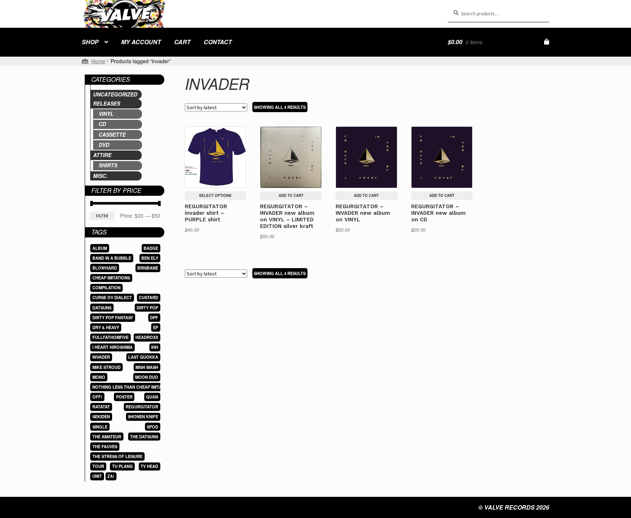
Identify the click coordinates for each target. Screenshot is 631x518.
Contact (218, 42)
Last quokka (143, 357)
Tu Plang (122, 466)
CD (102, 123)
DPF (154, 317)
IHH (154, 347)
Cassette (112, 134)
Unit (97, 476)
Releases (106, 103)
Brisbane (147, 268)
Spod (152, 427)
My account (141, 42)
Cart (182, 42)
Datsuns (101, 308)
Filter (102, 215)
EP (155, 327)
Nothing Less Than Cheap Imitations (133, 387)
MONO (98, 377)
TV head (149, 466)
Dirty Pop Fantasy (112, 317)
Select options (215, 195)
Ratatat (101, 407)
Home (98, 61)
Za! (110, 476)
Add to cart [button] (291, 195)
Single (99, 427)
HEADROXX (146, 337)
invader (101, 357)
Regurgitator (142, 407)
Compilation (106, 287)
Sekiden (101, 416)
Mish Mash (146, 367)
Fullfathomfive (110, 337)
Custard (148, 297)
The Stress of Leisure (117, 456)
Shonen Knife (143, 416)
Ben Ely (149, 258)
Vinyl (106, 113)
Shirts (108, 165)
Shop (90, 42)
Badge (151, 248)
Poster (124, 397)
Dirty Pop (147, 308)
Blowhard (104, 268)
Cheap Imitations (111, 278)
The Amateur (106, 436)
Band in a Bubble (111, 258)
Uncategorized (115, 94)
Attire (102, 155)
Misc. (100, 175)
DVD (104, 144)
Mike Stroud (106, 367)
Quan (152, 397)
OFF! (97, 397)
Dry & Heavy (105, 327)
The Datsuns (144, 436)
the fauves (104, 446)
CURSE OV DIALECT (112, 297)
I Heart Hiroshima (112, 347)
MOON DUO (146, 377)
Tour (98, 466)
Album (99, 248)
